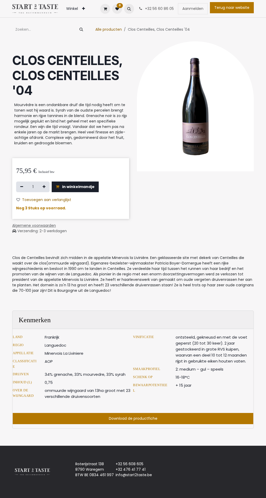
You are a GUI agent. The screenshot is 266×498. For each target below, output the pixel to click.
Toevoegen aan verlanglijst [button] (46, 199)
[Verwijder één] (21, 187)
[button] (129, 9)
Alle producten (108, 29)
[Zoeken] (81, 29)
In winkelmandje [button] (78, 186)
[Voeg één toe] (44, 187)
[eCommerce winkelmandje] (105, 9)
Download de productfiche (133, 418)
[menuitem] (72, 9)
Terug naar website (231, 7)
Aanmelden (192, 8)
